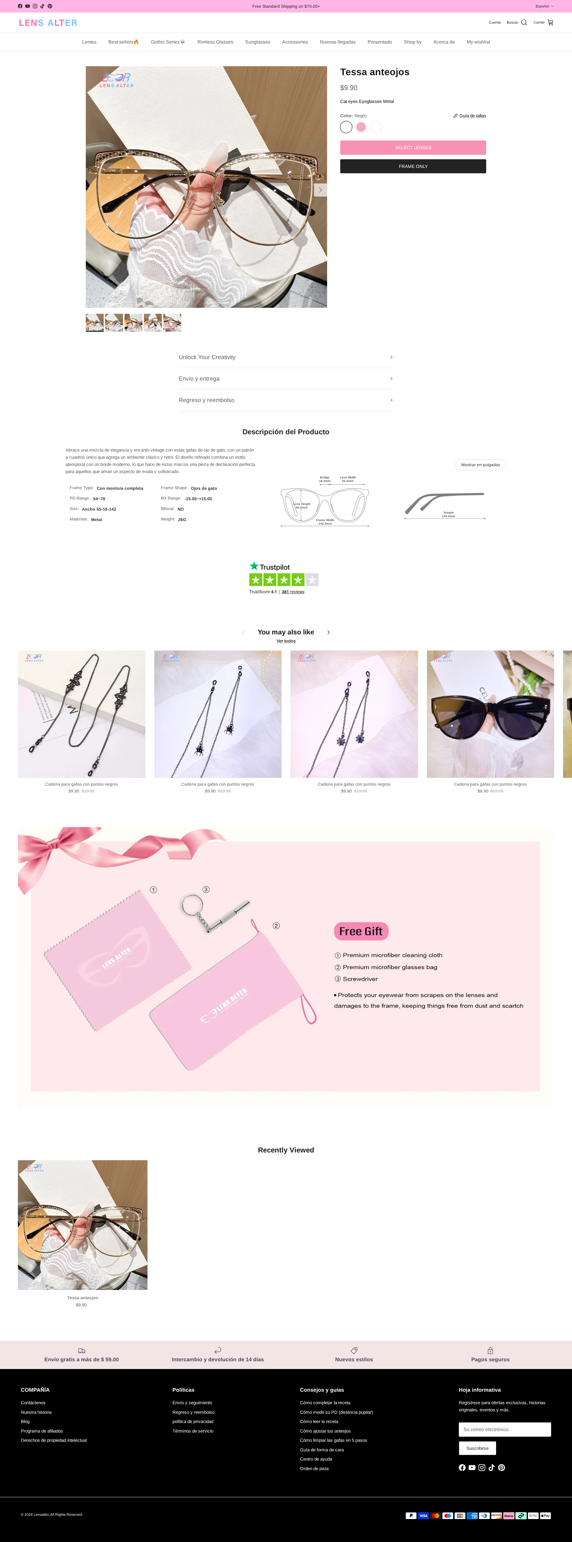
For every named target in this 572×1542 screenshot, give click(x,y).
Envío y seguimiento (192, 1402)
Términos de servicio (192, 1430)
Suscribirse (478, 1448)
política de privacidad (192, 1421)
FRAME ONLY (413, 166)
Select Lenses (413, 147)
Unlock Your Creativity (207, 357)
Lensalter (41, 1514)
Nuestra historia (36, 1412)
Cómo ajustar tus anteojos (325, 1430)
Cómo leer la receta (319, 1421)
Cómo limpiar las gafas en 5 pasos (333, 1440)
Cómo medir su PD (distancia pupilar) (336, 1412)
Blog (25, 1421)
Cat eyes (349, 101)
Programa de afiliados (42, 1430)
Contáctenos (33, 1402)
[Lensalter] (47, 22)
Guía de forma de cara (322, 1449)
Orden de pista (314, 1468)
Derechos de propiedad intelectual (54, 1440)
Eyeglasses (370, 101)
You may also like (286, 632)
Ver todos (286, 640)
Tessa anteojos (82, 1297)
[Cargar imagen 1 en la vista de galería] (206, 187)
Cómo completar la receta (325, 1402)
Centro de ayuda (316, 1458)
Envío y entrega (199, 378)
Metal (388, 101)
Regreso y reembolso (206, 400)
